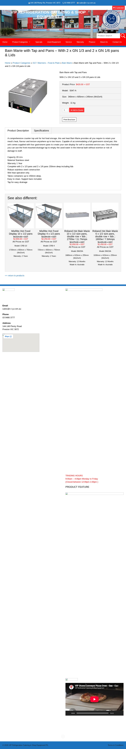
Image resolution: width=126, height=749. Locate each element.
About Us (104, 42)
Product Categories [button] (20, 42)
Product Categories (21, 63)
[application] (94, 699)
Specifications (41, 130)
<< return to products (14, 275)
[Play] (68, 713)
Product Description (18, 130)
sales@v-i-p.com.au (11, 309)
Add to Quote (77, 110)
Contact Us (117, 42)
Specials (38, 42)
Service (69, 42)
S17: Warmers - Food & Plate (46, 63)
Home (4, 42)
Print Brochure (69, 120)
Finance (92, 42)
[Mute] (116, 713)
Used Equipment (54, 42)
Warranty (80, 42)
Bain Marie (67, 63)
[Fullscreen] (120, 713)
